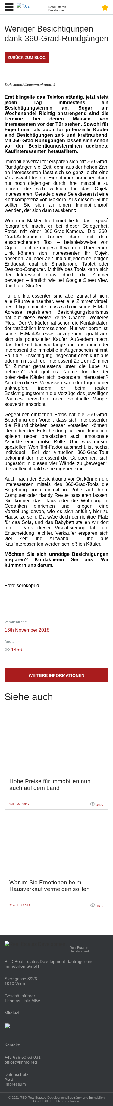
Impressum (15, 1084)
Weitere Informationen (56, 675)
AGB (9, 1079)
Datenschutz (16, 1074)
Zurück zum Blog (27, 57)
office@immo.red (21, 1062)
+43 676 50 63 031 (23, 1057)
